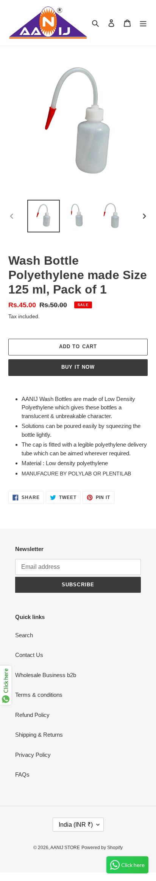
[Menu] (143, 23)
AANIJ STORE (65, 847)
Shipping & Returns (39, 734)
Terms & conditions (38, 695)
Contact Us (29, 655)
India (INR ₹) (76, 824)
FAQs (22, 774)
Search (24, 635)
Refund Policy (32, 715)
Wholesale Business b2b (45, 675)
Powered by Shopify (102, 847)
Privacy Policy (33, 755)
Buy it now (78, 367)
